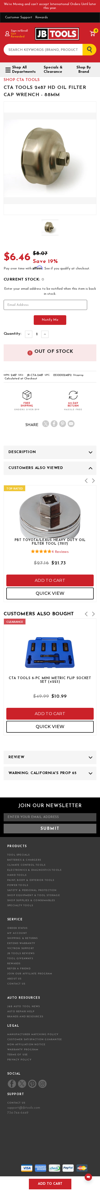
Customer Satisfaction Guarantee (34, 1039)
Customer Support (18, 17)
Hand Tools (16, 875)
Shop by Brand (83, 70)
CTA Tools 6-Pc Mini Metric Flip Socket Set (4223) (50, 680)
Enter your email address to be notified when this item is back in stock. (50, 291)
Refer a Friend (19, 968)
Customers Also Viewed (35, 468)
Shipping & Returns (22, 938)
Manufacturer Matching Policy (33, 1034)
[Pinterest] (62, 423)
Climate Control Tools (26, 865)
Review (16, 757)
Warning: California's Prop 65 (42, 773)
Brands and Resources (25, 1016)
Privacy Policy (19, 1059)
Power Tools (17, 885)
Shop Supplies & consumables (31, 900)
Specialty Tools (20, 905)
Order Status (17, 928)
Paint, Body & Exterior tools (30, 880)
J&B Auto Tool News (23, 1006)
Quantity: (12, 334)
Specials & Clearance (53, 70)
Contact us (16, 1103)
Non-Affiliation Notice (26, 1044)
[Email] (71, 423)
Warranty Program (22, 1049)
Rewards (41, 17)
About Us (14, 979)
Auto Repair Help (20, 1011)
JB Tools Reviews (20, 953)
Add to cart (50, 580)
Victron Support (20, 948)
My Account (17, 933)
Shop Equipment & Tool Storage (33, 895)
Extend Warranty (21, 943)
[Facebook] (54, 423)
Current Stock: (24, 279)
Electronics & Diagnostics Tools (34, 870)
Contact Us (16, 984)
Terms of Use (17, 1054)
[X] (45, 423)
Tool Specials (18, 855)
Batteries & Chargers (24, 860)
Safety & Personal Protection (32, 890)
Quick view (50, 593)
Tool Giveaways (20, 958)
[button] (86, 480)
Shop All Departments (23, 70)
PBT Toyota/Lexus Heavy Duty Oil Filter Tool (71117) (50, 542)
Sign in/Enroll (19, 30)
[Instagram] (42, 1083)
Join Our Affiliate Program (29, 973)
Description (22, 452)
